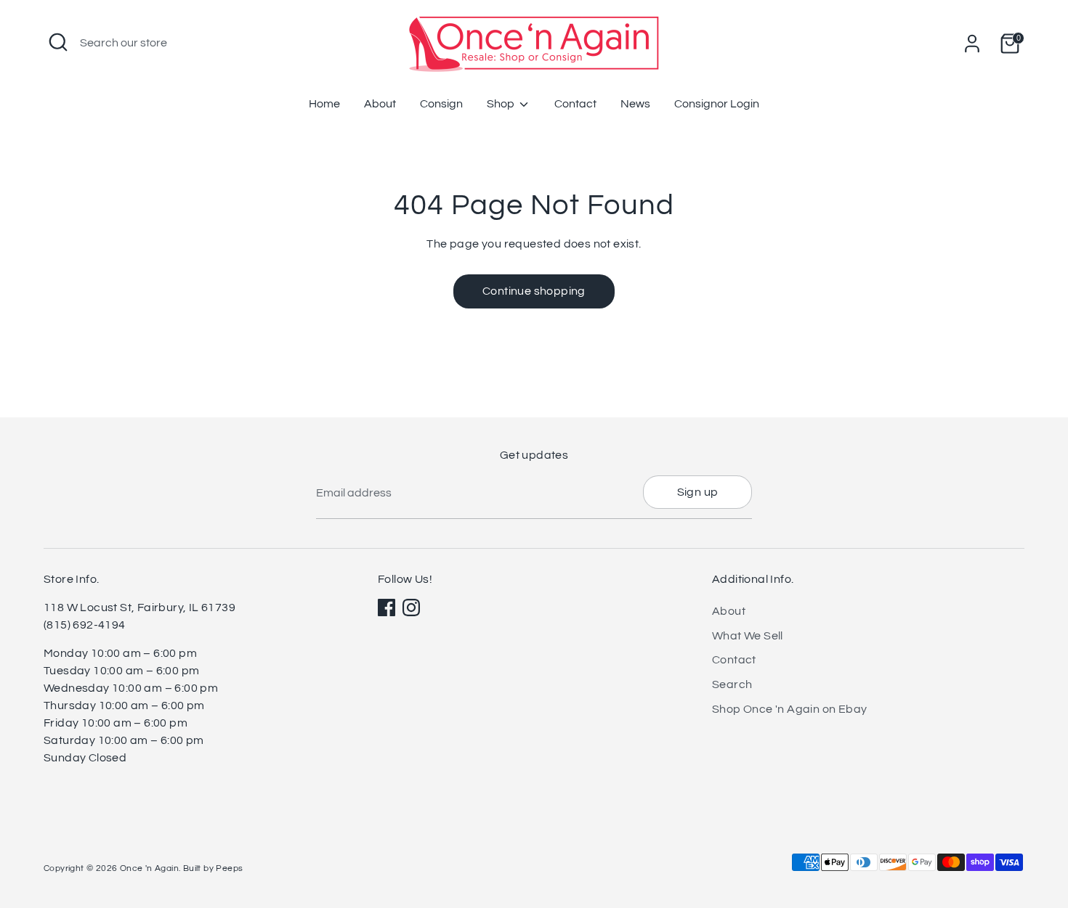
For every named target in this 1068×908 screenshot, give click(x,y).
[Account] (972, 43)
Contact (575, 104)
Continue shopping (534, 291)
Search (732, 684)
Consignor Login (716, 104)
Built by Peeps (213, 868)
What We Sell (747, 636)
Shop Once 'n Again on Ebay (789, 709)
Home (324, 104)
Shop (502, 104)
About (380, 104)
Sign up (698, 492)
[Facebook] (386, 607)
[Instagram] (411, 607)
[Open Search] (58, 42)
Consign (441, 104)
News (635, 104)
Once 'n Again (149, 868)
